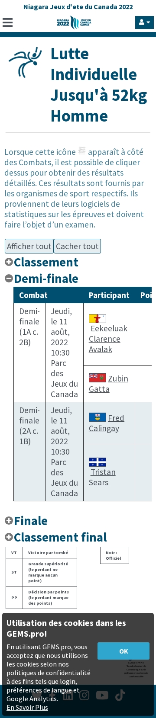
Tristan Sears (102, 477)
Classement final (60, 537)
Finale (31, 521)
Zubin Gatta (108, 383)
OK (123, 651)
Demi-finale (46, 278)
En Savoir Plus (27, 707)
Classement (46, 262)
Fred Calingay (106, 423)
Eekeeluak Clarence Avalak (108, 338)
